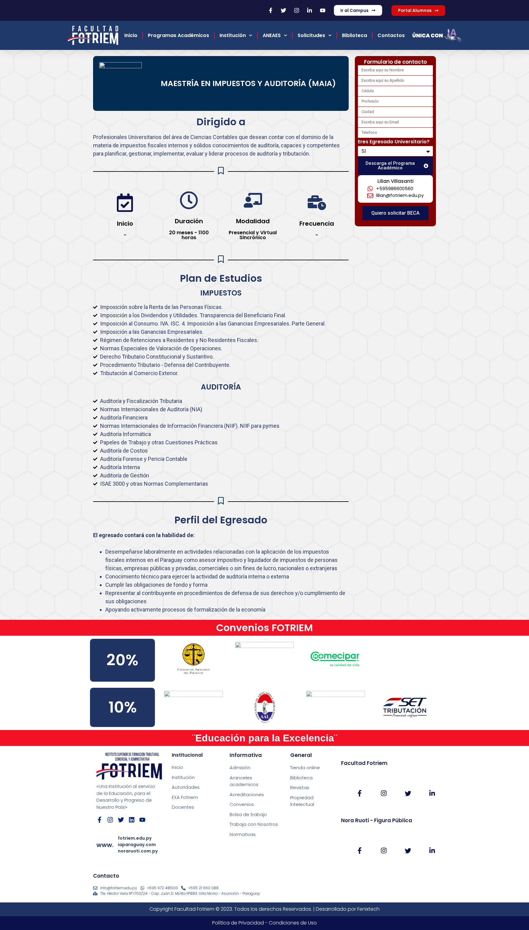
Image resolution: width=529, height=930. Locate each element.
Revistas (299, 787)
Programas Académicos (178, 35)
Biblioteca (354, 35)
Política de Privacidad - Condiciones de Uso (264, 922)
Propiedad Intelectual (302, 801)
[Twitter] (121, 820)
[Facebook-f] (99, 820)
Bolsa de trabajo (248, 814)
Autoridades (186, 787)
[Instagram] (110, 820)
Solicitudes (311, 35)
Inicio (130, 35)
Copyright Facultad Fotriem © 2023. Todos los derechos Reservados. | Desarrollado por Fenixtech (264, 909)
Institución (232, 35)
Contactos (391, 35)
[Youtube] (142, 820)
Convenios (242, 804)
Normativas (243, 834)
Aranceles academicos (244, 781)
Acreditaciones (247, 794)
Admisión (240, 767)
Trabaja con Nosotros (254, 824)
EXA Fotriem (185, 797)
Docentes (183, 807)
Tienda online (305, 767)
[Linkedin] (132, 820)
